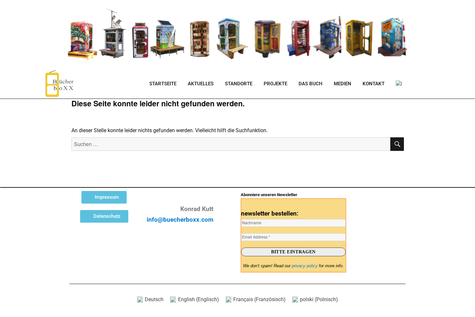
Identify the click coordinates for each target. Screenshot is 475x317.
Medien (342, 84)
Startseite (162, 84)
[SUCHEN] (397, 144)
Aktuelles (201, 84)
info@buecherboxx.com (180, 219)
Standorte (238, 84)
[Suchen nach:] (230, 144)
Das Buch (310, 84)
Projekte (275, 84)
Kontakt (374, 84)
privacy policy (305, 265)
